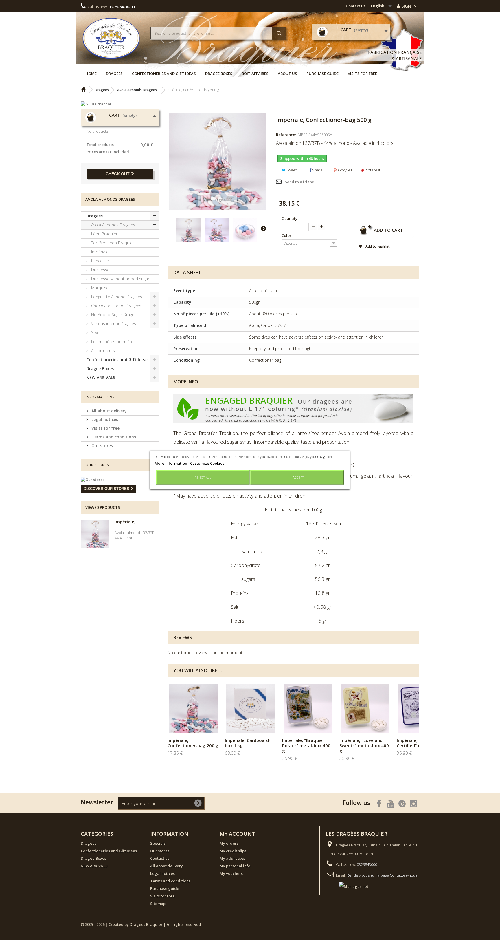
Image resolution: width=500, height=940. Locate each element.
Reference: (286, 134)
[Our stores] (120, 479)
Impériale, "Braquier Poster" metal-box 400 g (306, 745)
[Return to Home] (83, 89)
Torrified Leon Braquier (112, 243)
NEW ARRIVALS (100, 377)
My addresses (232, 858)
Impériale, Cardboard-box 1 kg (248, 743)
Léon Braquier (103, 234)
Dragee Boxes (218, 73)
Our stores (101, 445)
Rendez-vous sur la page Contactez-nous (382, 875)
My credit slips (233, 850)
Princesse (99, 261)
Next (263, 228)
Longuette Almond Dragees (116, 296)
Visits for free (362, 73)
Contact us (355, 5)
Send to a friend (300, 181)
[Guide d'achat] (120, 104)
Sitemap (158, 903)
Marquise (99, 287)
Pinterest (372, 170)
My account (237, 833)
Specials (158, 843)
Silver (95, 332)
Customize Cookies (207, 463)
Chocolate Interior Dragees (115, 305)
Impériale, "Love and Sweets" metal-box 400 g (364, 745)
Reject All (203, 477)
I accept (297, 477)
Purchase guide (322, 73)
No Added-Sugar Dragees (114, 314)
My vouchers (231, 873)
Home (91, 73)
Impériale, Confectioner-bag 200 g (193, 743)
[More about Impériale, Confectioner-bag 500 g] (95, 534)
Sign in (408, 6)
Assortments (102, 350)
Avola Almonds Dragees (112, 225)
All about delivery (108, 411)
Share (317, 170)
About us (287, 73)
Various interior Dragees (113, 323)
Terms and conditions (113, 437)
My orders (229, 843)
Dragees (114, 73)
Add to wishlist (377, 246)
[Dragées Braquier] (111, 38)
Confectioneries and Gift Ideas (164, 73)
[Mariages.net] (348, 885)
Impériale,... (127, 521)
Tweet (291, 170)
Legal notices (104, 419)
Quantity (289, 218)
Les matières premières (112, 341)
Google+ (344, 170)
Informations (100, 397)
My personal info (235, 865)
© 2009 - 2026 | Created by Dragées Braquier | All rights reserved (141, 924)
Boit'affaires (255, 73)
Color (287, 235)
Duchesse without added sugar (119, 278)
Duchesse (99, 270)
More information (171, 463)
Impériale (99, 252)
